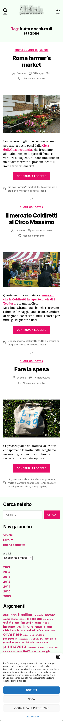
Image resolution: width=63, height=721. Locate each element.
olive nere (12, 634)
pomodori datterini (24, 642)
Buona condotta (26, 50)
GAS (43, 482)
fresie (46, 623)
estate (8, 622)
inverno (9, 626)
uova (26, 651)
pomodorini (42, 642)
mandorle (40, 627)
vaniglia (46, 651)
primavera (14, 646)
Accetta (31, 690)
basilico (25, 614)
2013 (6, 576)
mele (49, 627)
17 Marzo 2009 (42, 377)
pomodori (8, 642)
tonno (19, 652)
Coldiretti (31, 340)
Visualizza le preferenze (31, 708)
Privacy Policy (32, 716)
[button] (58, 657)
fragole (36, 622)
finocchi (26, 622)
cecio (22, 73)
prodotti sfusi (22, 486)
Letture (8, 540)
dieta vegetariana (45, 479)
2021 (6, 567)
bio (9, 479)
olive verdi (28, 635)
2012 (6, 581)
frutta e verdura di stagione (23, 482)
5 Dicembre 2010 (42, 230)
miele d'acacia (11, 630)
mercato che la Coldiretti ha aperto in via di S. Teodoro (29, 300)
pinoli (53, 639)
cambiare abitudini (23, 479)
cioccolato (34, 618)
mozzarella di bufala (32, 630)
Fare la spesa (31, 369)
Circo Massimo (16, 340)
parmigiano (23, 639)
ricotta (40, 647)
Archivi (7, 553)
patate (44, 638)
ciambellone (10, 619)
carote (50, 615)
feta (17, 623)
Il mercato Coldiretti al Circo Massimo (31, 219)
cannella (38, 615)
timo (13, 652)
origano (39, 635)
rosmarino (52, 647)
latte (19, 627)
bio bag (12, 187)
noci (53, 631)
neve (46, 630)
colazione (48, 619)
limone (28, 626)
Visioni (44, 50)
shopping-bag (39, 486)
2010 (6, 591)
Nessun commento (33, 78)
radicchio (32, 648)
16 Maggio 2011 (42, 73)
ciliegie (22, 619)
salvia (6, 651)
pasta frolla (34, 639)
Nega (31, 699)
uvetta (36, 651)
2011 (6, 586)
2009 (7, 596)
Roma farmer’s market (31, 61)
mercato (24, 190)
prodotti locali (38, 190)
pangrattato (10, 638)
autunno (10, 615)
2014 (6, 572)
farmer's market (26, 187)
